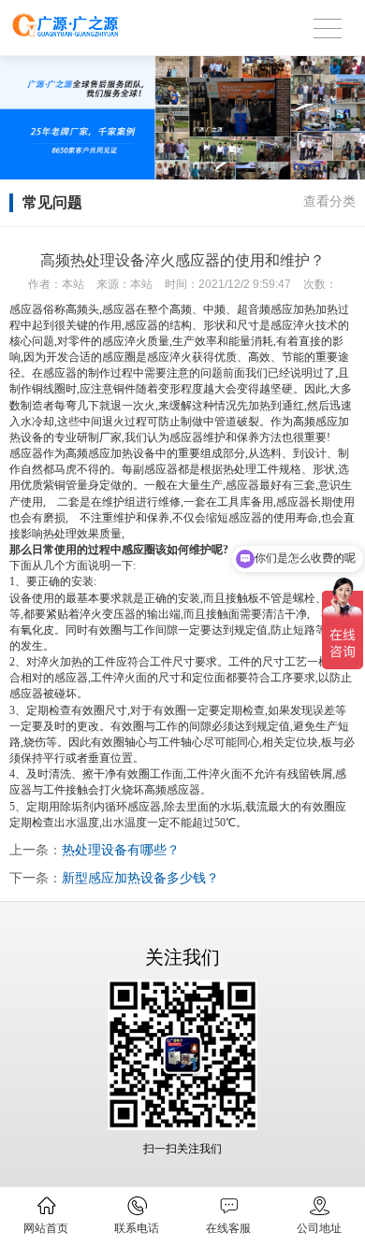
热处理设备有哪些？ (121, 849)
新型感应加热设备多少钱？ (140, 877)
